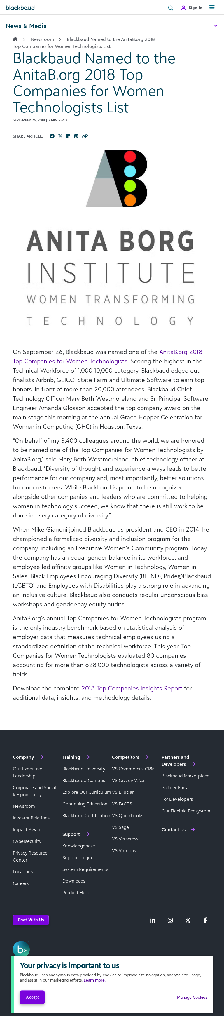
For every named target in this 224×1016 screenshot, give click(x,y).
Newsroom (42, 39)
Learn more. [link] (95, 979)
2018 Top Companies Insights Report (132, 688)
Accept (32, 997)
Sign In (195, 7)
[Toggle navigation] (212, 7)
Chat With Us (31, 919)
